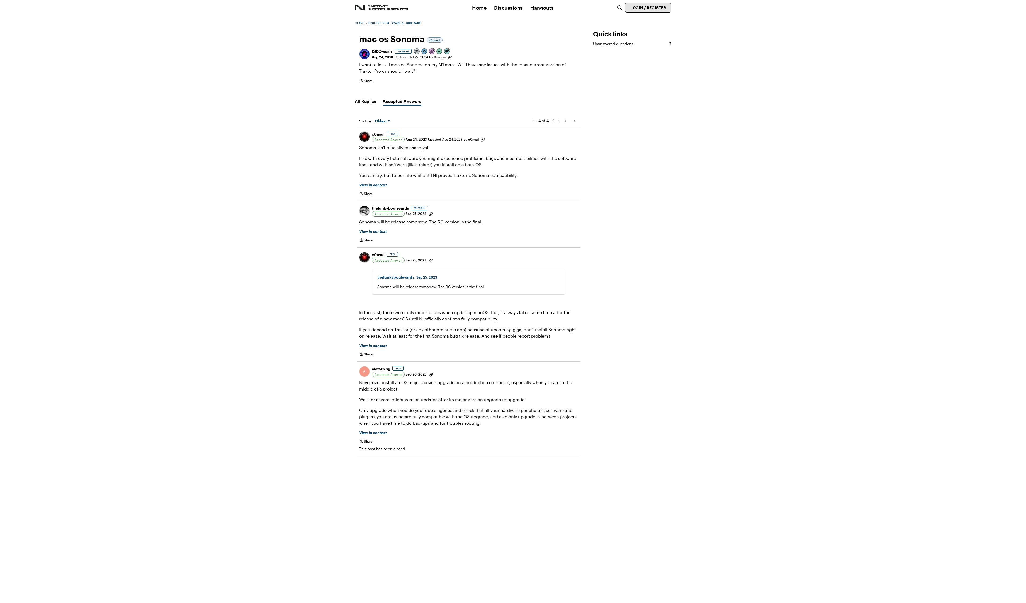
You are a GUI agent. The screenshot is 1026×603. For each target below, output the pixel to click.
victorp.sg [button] (381, 368)
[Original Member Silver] (417, 51)
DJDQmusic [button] (382, 51)
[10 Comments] (447, 51)
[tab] (365, 101)
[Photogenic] (424, 51)
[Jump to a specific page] (574, 121)
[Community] (381, 8)
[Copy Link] (450, 57)
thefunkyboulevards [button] (390, 208)
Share (366, 81)
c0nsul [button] (378, 134)
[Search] (620, 8)
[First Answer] (439, 51)
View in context (373, 185)
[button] (364, 54)
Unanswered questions (632, 43)
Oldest (381, 121)
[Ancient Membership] (432, 51)
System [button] (440, 57)
